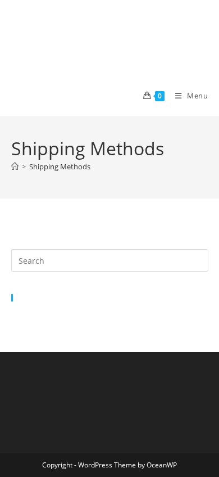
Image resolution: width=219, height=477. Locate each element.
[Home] (15, 166)
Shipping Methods (59, 166)
